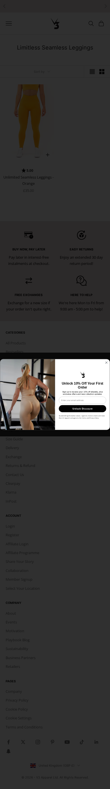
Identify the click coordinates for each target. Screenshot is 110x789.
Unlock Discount (82, 408)
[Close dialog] (106, 362)
